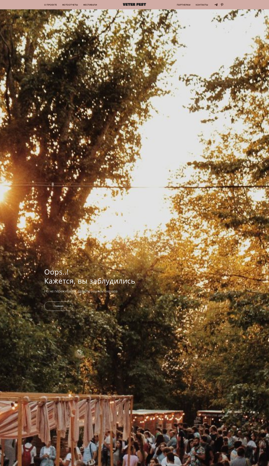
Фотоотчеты (70, 4)
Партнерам (184, 4)
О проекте (50, 4)
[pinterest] (222, 5)
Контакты (202, 4)
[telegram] (216, 5)
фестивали (90, 4)
